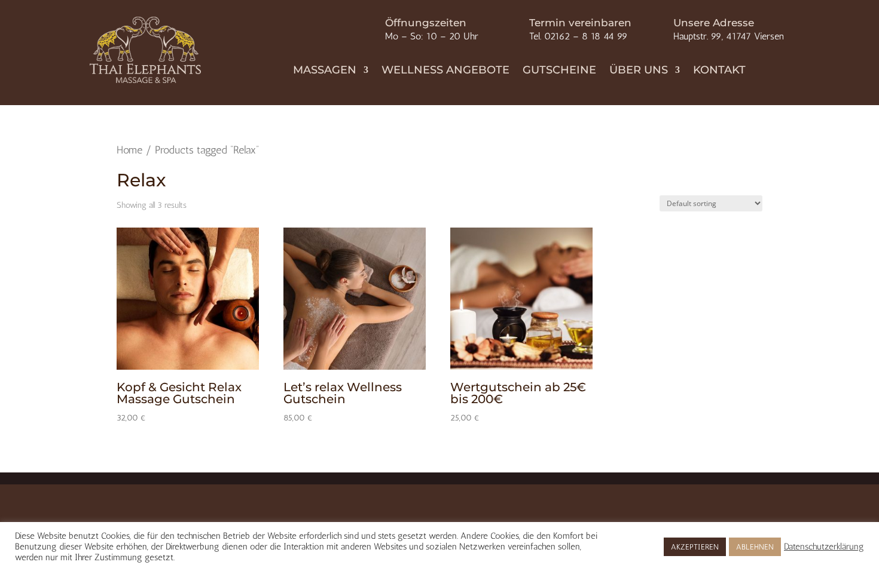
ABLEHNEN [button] (755, 546)
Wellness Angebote (445, 71)
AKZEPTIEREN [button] (695, 546)
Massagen (324, 71)
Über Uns (638, 71)
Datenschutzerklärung (824, 546)
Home (129, 149)
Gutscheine (559, 71)
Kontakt (719, 71)
